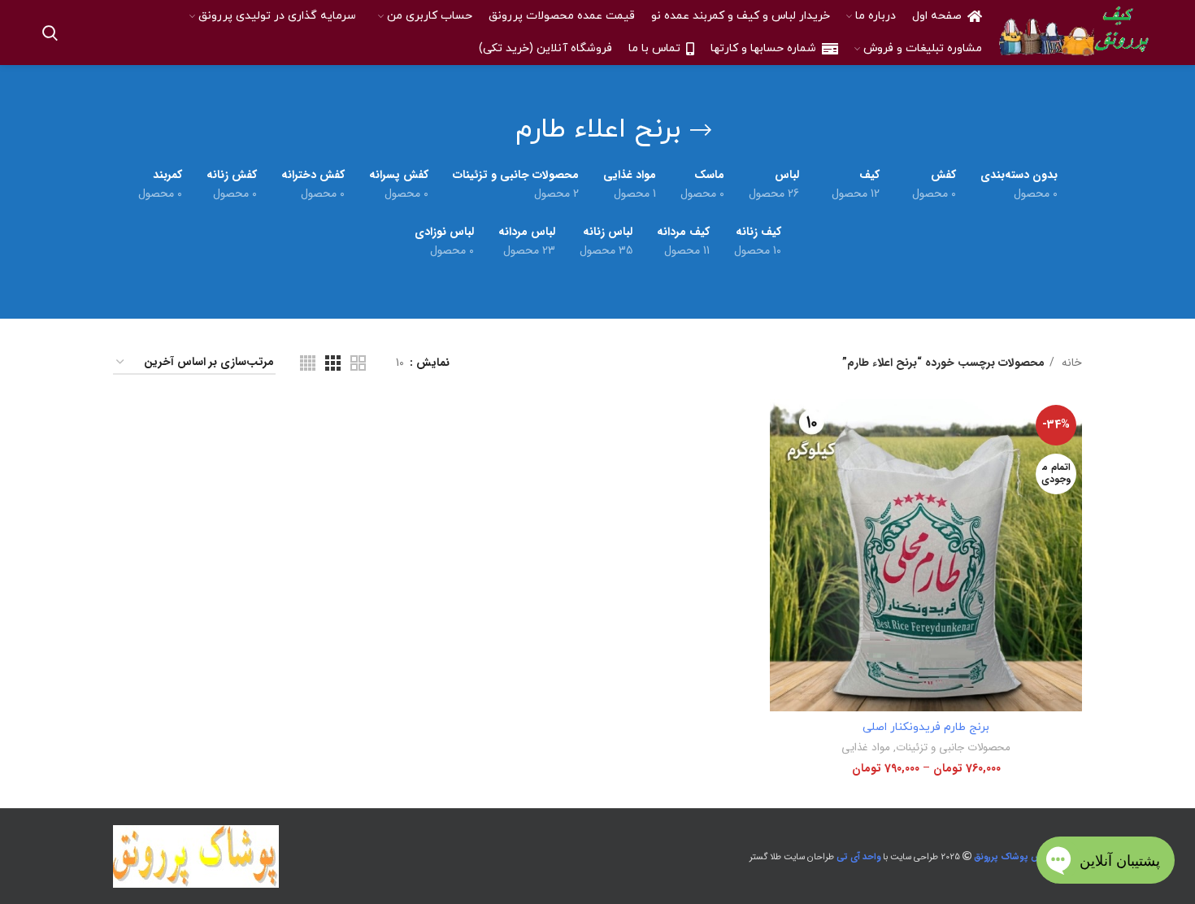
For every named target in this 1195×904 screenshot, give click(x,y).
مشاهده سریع (782, 462)
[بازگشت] (700, 130)
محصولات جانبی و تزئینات (953, 747)
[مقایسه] (782, 425)
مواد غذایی (865, 747)
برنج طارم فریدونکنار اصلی (926, 727)
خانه (1070, 363)
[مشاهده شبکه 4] (307, 363)
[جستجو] (50, 32)
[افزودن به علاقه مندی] (782, 498)
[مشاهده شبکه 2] (358, 363)
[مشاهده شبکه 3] (333, 363)
